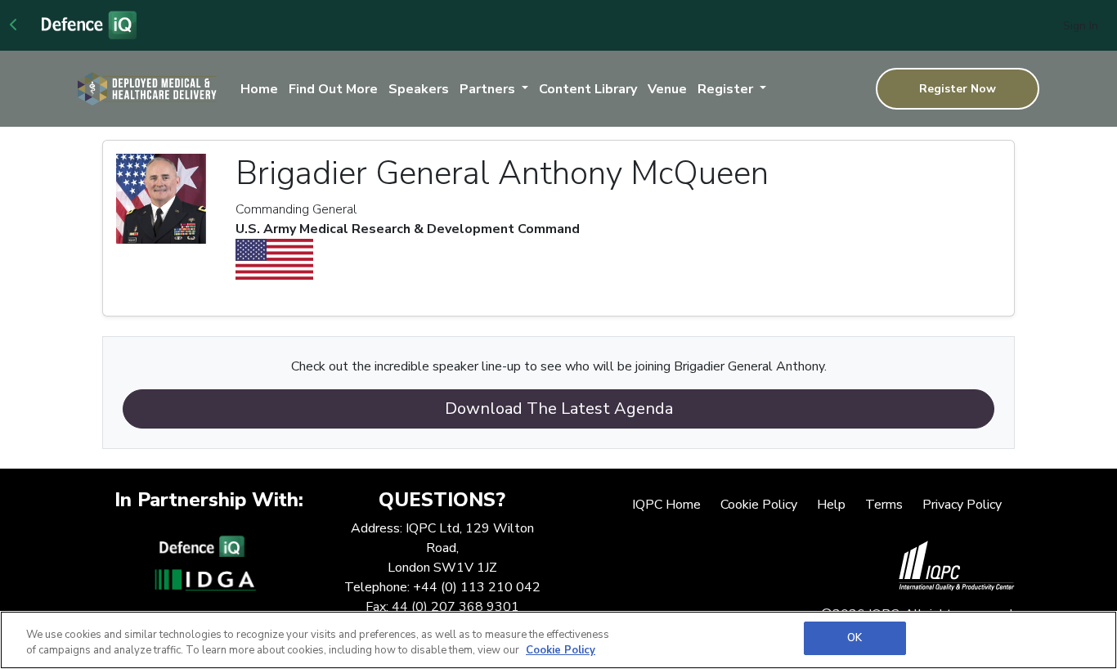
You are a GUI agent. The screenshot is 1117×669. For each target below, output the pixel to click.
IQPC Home (666, 505)
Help (831, 505)
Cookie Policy (758, 505)
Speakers (418, 89)
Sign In (1080, 26)
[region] (558, 640)
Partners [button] (489, 89)
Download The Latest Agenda (559, 408)
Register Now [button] (957, 89)
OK (854, 638)
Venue (667, 89)
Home (259, 89)
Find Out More (333, 89)
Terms (884, 505)
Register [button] (727, 89)
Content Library (588, 89)
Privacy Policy (962, 505)
